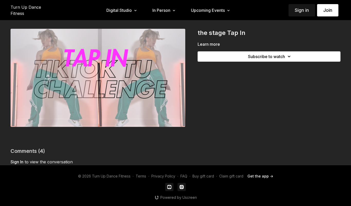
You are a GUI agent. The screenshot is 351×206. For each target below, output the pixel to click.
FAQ (183, 176)
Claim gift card (231, 176)
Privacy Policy (163, 176)
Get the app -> (260, 176)
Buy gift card (203, 176)
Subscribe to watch (266, 56)
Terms (141, 176)
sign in (17, 161)
